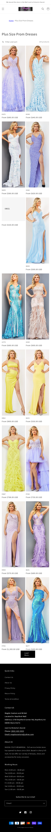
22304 (28, 342)
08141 (28, 570)
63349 (28, 114)
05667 (4, 494)
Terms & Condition (12, 699)
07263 (28, 494)
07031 (4, 646)
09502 (4, 570)
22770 (4, 342)
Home (11, 20)
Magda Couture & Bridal (27, 827)
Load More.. (27, 654)
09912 (4, 418)
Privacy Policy (10, 688)
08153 (28, 418)
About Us (8, 683)
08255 (4, 190)
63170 (4, 114)
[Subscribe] (43, 803)
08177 (28, 646)
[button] (3, 9)
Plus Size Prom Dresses (24, 20)
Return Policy (10, 693)
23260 (28, 190)
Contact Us (9, 677)
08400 (28, 266)
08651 (7, 208)
